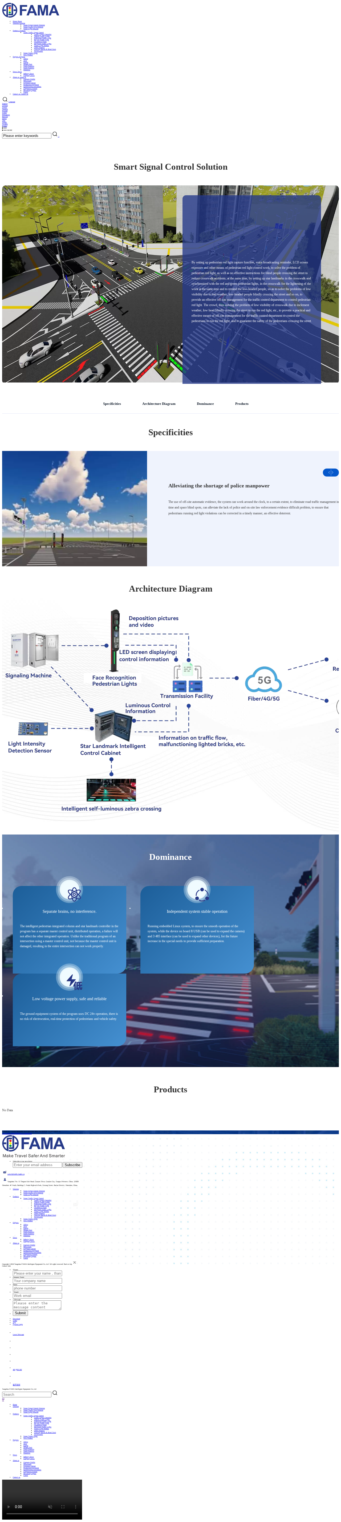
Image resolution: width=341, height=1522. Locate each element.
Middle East (27, 64)
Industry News (28, 73)
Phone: (15, 1284)
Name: (15, 1270)
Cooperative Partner (30, 88)
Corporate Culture (29, 83)
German (5, 105)
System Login (18, 1324)
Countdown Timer (40, 42)
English (4, 103)
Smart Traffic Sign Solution (33, 27)
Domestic (26, 70)
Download (16, 1319)
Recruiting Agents (29, 90)
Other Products (39, 47)
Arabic (4, 122)
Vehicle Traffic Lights (42, 36)
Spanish (5, 109)
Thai (3, 120)
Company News (29, 75)
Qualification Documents (32, 86)
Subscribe (72, 1165)
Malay (4, 118)
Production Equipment (31, 85)
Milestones (27, 81)
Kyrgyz (4, 126)
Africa (25, 58)
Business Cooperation (24, 1133)
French (4, 107)
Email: (16, 1292)
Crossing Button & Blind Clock (45, 49)
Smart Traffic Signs (30, 53)
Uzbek (4, 113)
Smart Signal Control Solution (34, 25)
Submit (20, 1313)
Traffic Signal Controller (42, 34)
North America (28, 66)
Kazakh (4, 111)
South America (28, 68)
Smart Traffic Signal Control (33, 32)
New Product (28, 55)
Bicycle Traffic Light (41, 40)
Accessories (38, 51)
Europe (25, 62)
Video (15, 1320)
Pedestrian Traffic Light (42, 38)
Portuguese (6, 115)
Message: (17, 1299)
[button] (332, 472)
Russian (5, 116)
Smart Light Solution (30, 29)
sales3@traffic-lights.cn (16, 1174)
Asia (25, 60)
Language (12, 102)
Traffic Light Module (41, 45)
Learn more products (9, 1133)
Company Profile (29, 79)
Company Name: (19, 1277)
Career (25, 92)
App (14, 1322)
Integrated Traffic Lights (42, 43)
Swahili (5, 124)
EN (3, 1398)
